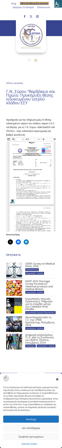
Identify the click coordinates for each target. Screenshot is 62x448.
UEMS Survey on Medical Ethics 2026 (40, 265)
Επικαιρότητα (32, 269)
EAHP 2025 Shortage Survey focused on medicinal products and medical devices (39, 285)
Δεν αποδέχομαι (31, 427)
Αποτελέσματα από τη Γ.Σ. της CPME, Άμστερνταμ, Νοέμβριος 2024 (40, 321)
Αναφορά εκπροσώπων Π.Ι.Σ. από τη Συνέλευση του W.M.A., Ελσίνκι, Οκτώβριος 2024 (39, 338)
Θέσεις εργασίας (14, 83)
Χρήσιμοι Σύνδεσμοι (23, 7)
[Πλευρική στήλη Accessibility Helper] (58, 4)
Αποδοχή (31, 419)
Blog (13, 3)
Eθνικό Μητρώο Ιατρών (34, 3)
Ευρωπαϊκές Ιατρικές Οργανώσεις (40, 312)
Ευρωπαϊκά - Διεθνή (34, 273)
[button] (57, 379)
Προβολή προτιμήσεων (31, 436)
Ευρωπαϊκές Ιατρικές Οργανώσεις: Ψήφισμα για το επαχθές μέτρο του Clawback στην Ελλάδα (38, 304)
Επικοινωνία (43, 7)
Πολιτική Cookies (29, 443)
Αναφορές (30, 346)
